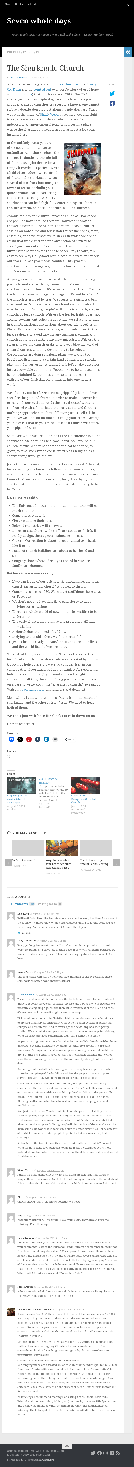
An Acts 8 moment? (23, 860)
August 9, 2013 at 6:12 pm (50, 972)
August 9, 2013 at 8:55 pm (50, 1170)
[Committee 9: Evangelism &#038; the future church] (85, 785)
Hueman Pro (47, 1459)
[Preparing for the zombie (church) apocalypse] (21, 785)
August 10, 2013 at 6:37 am (42, 1197)
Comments (23, 904)
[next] (116, 862)
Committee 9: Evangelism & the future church (85, 799)
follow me (24, 94)
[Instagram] (105, 1453)
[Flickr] (112, 1453)
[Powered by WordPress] (22, 1460)
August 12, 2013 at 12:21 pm (70, 1309)
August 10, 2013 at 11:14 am (40, 1215)
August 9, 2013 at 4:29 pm (46, 914)
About (32, 4)
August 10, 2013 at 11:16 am (52, 1238)
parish (28, 52)
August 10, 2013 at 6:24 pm (51, 1287)
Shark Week (49, 114)
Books (19, 4)
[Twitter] (93, 1453)
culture (14, 52)
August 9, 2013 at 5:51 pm (53, 941)
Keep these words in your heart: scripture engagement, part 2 (58, 864)
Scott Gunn (19, 77)
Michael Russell (26, 994)
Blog (7, 4)
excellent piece (33, 689)
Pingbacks (51, 904)
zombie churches (65, 84)
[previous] (8, 862)
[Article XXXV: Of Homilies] (55, 793)
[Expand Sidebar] (128, 52)
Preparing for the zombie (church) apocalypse (17, 799)
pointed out (42, 89)
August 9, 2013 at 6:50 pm (52, 995)
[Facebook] (99, 1453)
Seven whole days (39, 21)
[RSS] (118, 1453)
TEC (39, 52)
